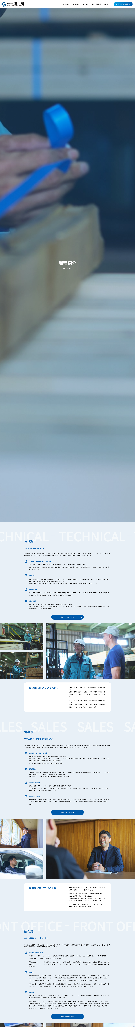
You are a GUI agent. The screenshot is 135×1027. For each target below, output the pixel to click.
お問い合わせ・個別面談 (123, 4)
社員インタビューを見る (67, 617)
